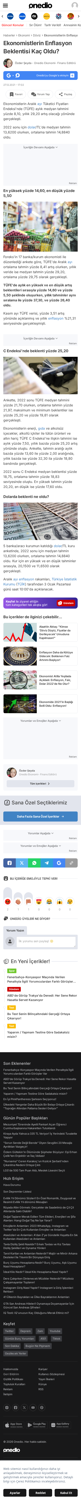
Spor (12, 970)
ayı (39, 104)
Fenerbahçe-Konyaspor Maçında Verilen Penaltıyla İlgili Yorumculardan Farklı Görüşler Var (40, 979)
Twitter (9, 1331)
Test (11, 1007)
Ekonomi (24, 35)
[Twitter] (24, 1407)
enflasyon (55, 318)
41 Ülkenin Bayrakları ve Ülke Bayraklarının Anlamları (36, 1297)
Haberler (9, 35)
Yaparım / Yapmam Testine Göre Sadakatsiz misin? (38, 1034)
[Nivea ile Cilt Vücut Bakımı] (10, 16)
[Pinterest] (41, 1407)
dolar (32, 127)
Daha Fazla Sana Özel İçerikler (38, 816)
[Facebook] (15, 1407)
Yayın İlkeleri (46, 1379)
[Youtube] (33, 1407)
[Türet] (71, 16)
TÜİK (21, 584)
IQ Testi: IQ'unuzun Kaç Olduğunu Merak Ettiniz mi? (36, 1312)
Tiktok (56, 1338)
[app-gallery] (61, 1425)
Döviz (37, 35)
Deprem (25, 1331)
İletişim (7, 1394)
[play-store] (37, 1425)
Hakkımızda (10, 1369)
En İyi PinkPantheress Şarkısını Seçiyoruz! (29, 1099)
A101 (43, 1338)
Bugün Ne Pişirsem (38, 1346)
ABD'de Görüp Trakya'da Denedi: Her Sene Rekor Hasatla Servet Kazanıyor (42, 998)
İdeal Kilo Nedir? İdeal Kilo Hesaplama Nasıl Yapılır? (35, 1271)
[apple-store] (14, 1425)
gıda (41, 428)
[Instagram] (6, 1407)
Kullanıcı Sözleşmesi (51, 1374)
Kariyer (43, 1369)
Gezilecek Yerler (15, 1353)
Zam (40, 1331)
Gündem (14, 989)
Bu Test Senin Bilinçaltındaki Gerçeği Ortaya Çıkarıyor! (38, 1016)
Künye (42, 1384)
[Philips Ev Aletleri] (22, 16)
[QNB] (59, 16)
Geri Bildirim (11, 1374)
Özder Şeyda (45, 63)
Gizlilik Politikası (13, 1379)
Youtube (55, 1331)
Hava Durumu (12, 1184)
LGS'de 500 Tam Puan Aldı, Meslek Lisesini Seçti (34, 1170)
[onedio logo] (38, 1450)
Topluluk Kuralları (14, 1384)
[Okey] (34, 16)
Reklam (8, 1389)
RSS (40, 1389)
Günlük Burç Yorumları (19, 1338)
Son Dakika (12, 1346)
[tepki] (7, 901)
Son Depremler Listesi (17, 1191)
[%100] (46, 16)
